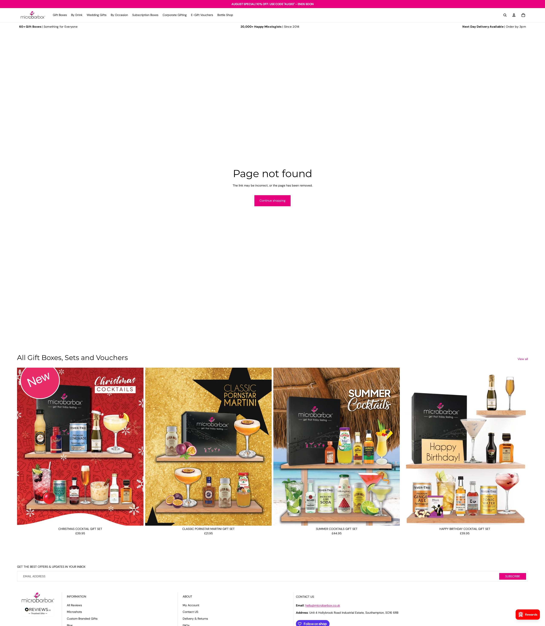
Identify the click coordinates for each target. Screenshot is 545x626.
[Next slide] (137, 446)
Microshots (74, 612)
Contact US (190, 612)
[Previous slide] (23, 446)
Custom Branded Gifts (82, 618)
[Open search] (505, 15)
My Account (191, 605)
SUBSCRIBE (512, 576)
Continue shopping (272, 200)
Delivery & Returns (195, 618)
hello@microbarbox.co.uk (322, 605)
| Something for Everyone (48, 26)
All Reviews (74, 605)
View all (523, 359)
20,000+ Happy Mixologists (261, 26)
